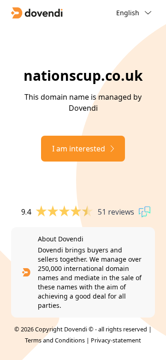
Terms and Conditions (55, 340)
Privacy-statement (116, 340)
